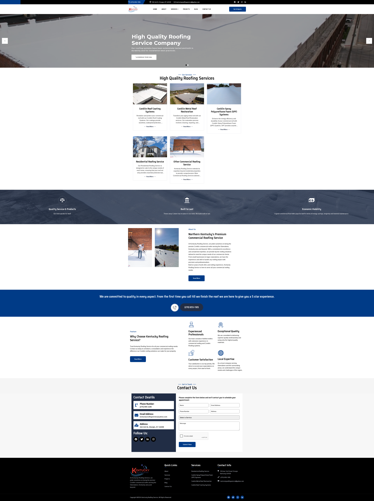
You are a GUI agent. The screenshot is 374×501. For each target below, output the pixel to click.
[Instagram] (153, 439)
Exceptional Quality (228, 331)
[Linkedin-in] (147, 439)
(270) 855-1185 (135, 2)
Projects (186, 9)
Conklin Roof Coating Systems (150, 110)
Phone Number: (147, 404)
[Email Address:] (136, 415)
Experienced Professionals (196, 333)
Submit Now (187, 444)
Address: (144, 424)
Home (155, 9)
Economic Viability (311, 209)
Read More (149, 126)
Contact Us (206, 9)
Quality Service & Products (62, 209)
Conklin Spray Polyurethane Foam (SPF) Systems (224, 111)
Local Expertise (226, 359)
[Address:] (136, 425)
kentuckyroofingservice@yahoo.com (188, 2)
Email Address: (147, 414)
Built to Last (187, 209)
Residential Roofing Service (150, 162)
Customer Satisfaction (200, 359)
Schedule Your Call (144, 58)
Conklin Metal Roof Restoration (187, 110)
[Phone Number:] (136, 405)
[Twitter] (141, 439)
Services (174, 9)
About (164, 9)
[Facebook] (135, 439)
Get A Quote (238, 9)
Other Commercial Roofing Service (187, 163)
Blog (196, 9)
